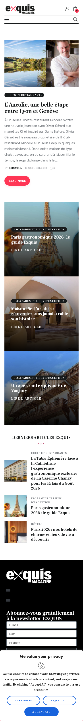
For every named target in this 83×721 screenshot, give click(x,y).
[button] (8, 590)
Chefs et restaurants (24, 95)
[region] (41, 685)
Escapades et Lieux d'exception (39, 229)
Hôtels (36, 524)
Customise (23, 700)
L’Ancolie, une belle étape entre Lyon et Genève (36, 108)
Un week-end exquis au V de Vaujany (38, 388)
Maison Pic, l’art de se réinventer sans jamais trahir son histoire (39, 314)
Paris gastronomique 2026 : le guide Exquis (40, 239)
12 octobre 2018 (36, 168)
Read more (17, 181)
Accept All (41, 711)
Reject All (59, 700)
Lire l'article (26, 250)
